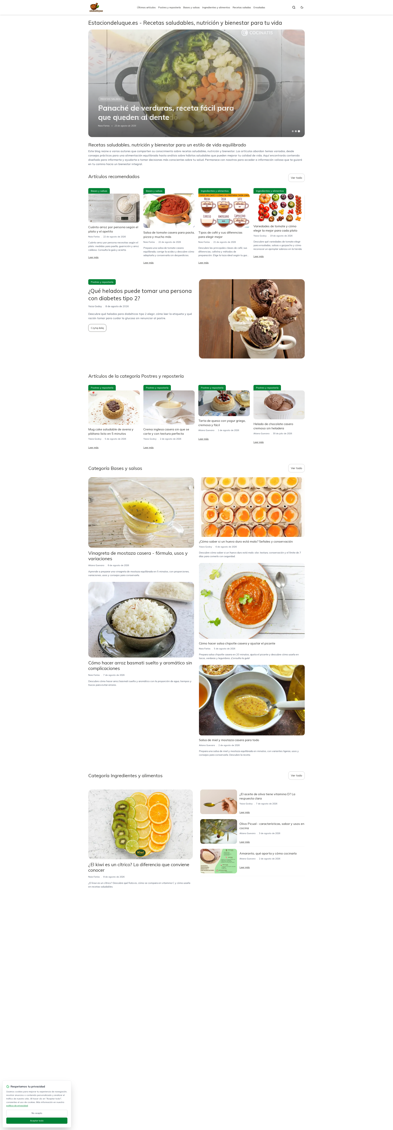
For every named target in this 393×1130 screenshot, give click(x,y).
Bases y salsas (191, 7)
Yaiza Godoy (260, 235)
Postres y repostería (169, 7)
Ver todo (296, 177)
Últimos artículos (146, 7)
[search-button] (294, 7)
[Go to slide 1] (293, 131)
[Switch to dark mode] (302, 7)
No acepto (37, 1113)
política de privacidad (17, 1105)
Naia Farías (104, 125)
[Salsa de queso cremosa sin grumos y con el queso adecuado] (196, 83)
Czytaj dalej (97, 327)
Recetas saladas (242, 7)
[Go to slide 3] (299, 131)
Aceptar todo (37, 1120)
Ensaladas (259, 7)
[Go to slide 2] (296, 131)
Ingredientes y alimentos (216, 7)
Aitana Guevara (206, 430)
